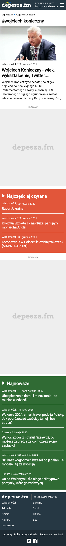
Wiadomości (9, 64)
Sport (36, 508)
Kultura (6, 519)
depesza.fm (7, 14)
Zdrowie (6, 508)
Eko (35, 519)
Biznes (37, 514)
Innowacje (8, 525)
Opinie (5, 514)
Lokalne (37, 502)
